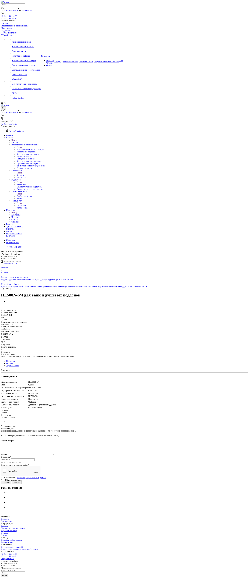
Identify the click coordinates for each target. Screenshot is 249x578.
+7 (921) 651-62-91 (9, 16)
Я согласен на (25, 478)
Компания (15, 215)
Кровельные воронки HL (12, 547)
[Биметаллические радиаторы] (26, 81)
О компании (6, 521)
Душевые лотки (49, 286)
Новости (5, 519)
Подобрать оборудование (12, 540)
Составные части (139, 286)
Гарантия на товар (9, 530)
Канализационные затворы (68, 286)
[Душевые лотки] (26, 49)
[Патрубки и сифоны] (26, 53)
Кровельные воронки (10, 286)
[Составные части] (26, 72)
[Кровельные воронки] (26, 39)
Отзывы (4, 533)
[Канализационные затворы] (26, 58)
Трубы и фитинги (24, 196)
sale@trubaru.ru (10, 263)
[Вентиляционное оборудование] (26, 67)
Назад (14, 140)
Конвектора (22, 175)
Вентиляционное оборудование (118, 286)
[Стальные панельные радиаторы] (26, 86)
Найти (4, 576)
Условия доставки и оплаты (13, 528)
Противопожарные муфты (92, 286)
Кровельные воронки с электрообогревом (19, 549)
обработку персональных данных (31, 478)
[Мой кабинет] (2, 14)
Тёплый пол (22, 205)
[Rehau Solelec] (26, 95)
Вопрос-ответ (7, 542)
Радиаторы (21, 184)
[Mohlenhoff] (26, 77)
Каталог (15, 142)
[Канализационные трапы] (26, 44)
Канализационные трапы (31, 286)
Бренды (4, 526)
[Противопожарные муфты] (26, 63)
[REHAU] (26, 91)
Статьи (4, 535)
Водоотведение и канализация (30, 149)
